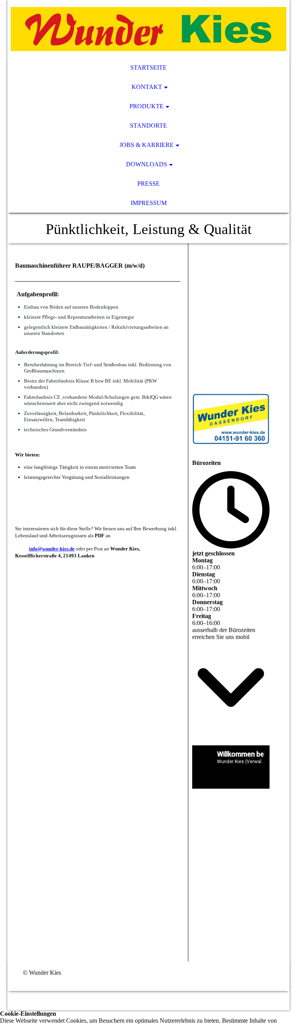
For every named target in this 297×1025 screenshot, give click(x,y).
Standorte (148, 125)
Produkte (147, 106)
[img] (148, 29)
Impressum (149, 203)
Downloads (146, 164)
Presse (148, 183)
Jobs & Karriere (146, 145)
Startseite (148, 67)
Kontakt (146, 87)
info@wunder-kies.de (52, 549)
